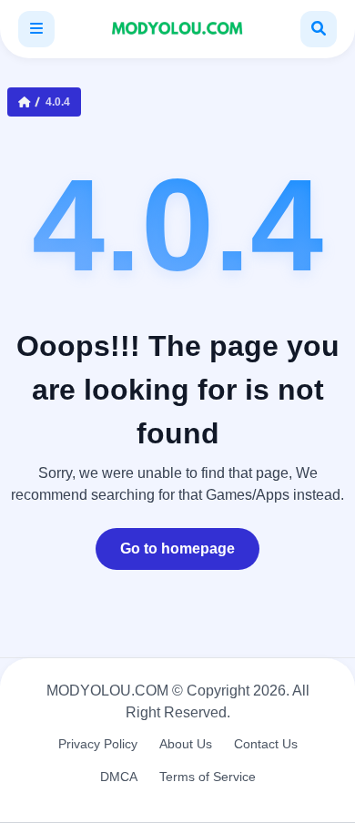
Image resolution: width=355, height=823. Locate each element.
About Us (185, 744)
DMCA (118, 776)
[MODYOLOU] (177, 29)
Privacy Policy (97, 744)
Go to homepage (177, 548)
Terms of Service (207, 776)
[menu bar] (36, 29)
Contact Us (266, 744)
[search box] (318, 29)
